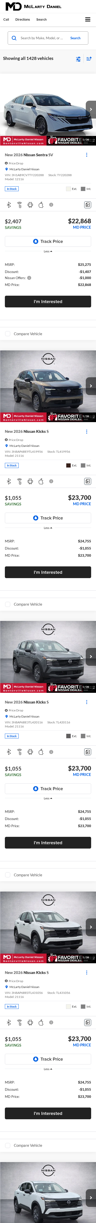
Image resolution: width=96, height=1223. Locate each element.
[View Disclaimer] (51, 204)
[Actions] (86, 154)
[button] (6, 19)
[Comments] (87, 204)
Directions (22, 19)
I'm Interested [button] (48, 301)
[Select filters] (78, 58)
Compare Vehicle (28, 333)
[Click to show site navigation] (88, 19)
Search (75, 38)
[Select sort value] (88, 58)
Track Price (51, 241)
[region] (48, 274)
